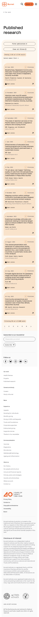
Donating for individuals (11, 413)
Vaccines (6, 444)
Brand (5, 511)
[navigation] (19, 4)
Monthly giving (8, 416)
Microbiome (7, 450)
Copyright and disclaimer (11, 505)
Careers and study (9, 387)
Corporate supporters (10, 425)
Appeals (6, 410)
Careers (6, 391)
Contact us (7, 484)
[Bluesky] (10, 361)
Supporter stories (9, 431)
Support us (7, 406)
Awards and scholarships (11, 478)
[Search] (22, 4)
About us (6, 462)
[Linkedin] (25, 361)
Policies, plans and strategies (13, 475)
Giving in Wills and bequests (12, 419)
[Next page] (31, 326)
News (5, 400)
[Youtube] (20, 361)
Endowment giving (9, 428)
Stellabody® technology (11, 453)
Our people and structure (11, 469)
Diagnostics (7, 447)
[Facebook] (5, 361)
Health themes (8, 375)
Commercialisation (9, 440)
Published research (9, 381)
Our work (8, 12)
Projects (6, 378)
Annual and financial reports (12, 472)
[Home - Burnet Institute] (8, 4)
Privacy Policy (8, 499)
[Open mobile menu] (36, 4)
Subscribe (8, 345)
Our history (7, 466)
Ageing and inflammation (11, 456)
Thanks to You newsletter (11, 434)
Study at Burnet (8, 394)
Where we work (8, 481)
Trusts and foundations (11, 422)
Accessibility (7, 508)
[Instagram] (15, 361)
